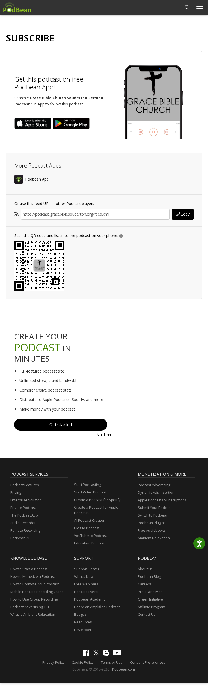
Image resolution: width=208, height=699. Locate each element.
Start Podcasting (87, 484)
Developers (83, 629)
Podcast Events (86, 591)
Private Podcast (23, 507)
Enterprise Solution (26, 500)
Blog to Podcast (86, 527)
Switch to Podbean (153, 515)
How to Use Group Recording (34, 599)
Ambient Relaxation (154, 538)
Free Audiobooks (152, 530)
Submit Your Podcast (155, 507)
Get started (60, 425)
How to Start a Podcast (28, 568)
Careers (144, 584)
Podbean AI (19, 538)
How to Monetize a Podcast (32, 576)
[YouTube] (118, 654)
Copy (185, 214)
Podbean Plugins (152, 522)
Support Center (86, 568)
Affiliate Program (151, 606)
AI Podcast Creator (89, 520)
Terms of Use (112, 662)
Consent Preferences (147, 662)
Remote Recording (25, 530)
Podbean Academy (89, 599)
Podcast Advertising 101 (29, 606)
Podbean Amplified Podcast (97, 606)
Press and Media (152, 591)
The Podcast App (24, 515)
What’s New (83, 576)
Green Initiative (150, 599)
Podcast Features (24, 484)
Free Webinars (86, 584)
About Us (145, 568)
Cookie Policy (82, 662)
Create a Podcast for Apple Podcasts (96, 510)
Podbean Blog (149, 576)
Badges (80, 614)
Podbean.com (123, 669)
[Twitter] (97, 654)
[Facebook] (87, 654)
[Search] (187, 7)
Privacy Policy (53, 662)
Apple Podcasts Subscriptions (162, 500)
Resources (83, 622)
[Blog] (107, 654)
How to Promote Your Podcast (34, 584)
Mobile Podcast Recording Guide (37, 591)
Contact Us (146, 614)
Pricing (15, 492)
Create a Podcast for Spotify (97, 499)
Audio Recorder (23, 522)
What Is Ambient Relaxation (32, 614)
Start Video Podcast (90, 492)
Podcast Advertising (154, 484)
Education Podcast (89, 543)
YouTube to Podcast (90, 535)
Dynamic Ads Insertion (156, 492)
